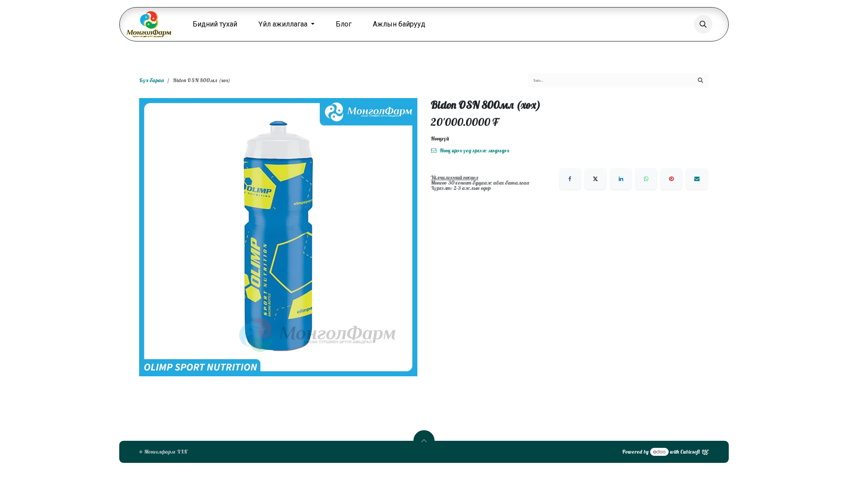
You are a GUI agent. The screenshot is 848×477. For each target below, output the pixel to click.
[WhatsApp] (646, 178)
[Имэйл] (697, 178)
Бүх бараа (151, 80)
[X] (595, 178)
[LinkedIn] (621, 178)
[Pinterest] (671, 178)
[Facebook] (570, 178)
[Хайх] (700, 80)
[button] (703, 24)
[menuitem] (215, 24)
